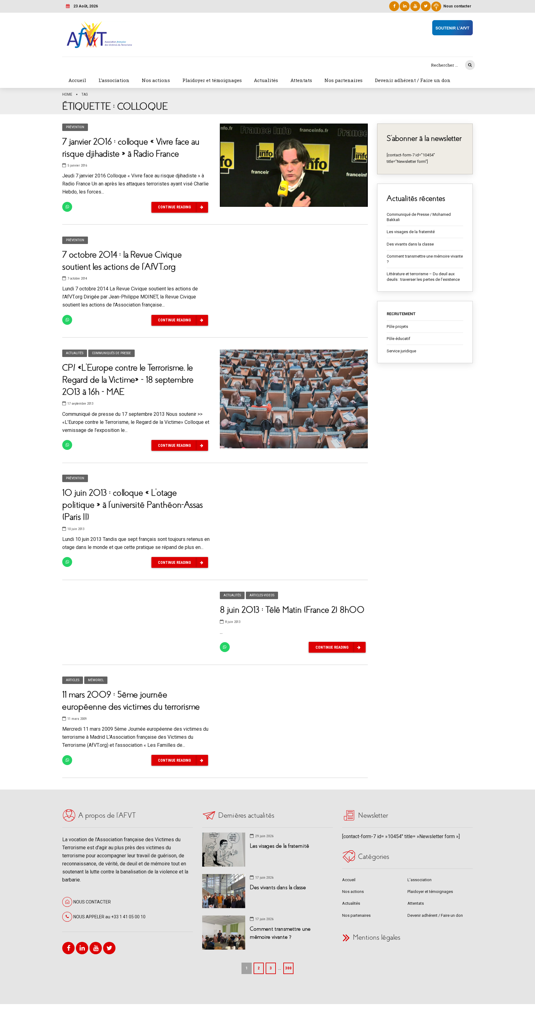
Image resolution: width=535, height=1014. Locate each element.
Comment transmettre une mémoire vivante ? (425, 259)
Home (67, 94)
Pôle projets (397, 326)
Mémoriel (96, 680)
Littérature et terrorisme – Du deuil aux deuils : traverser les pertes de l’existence (423, 277)
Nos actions (156, 80)
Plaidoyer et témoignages (212, 80)
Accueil (77, 80)
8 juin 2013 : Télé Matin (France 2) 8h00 (292, 610)
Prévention (75, 127)
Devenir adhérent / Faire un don (412, 80)
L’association (113, 80)
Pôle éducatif (398, 338)
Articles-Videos (262, 595)
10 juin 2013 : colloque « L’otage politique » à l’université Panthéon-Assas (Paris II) (132, 505)
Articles (72, 680)
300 (288, 968)
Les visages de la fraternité (411, 231)
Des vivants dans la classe (410, 244)
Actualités (266, 80)
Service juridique (401, 351)
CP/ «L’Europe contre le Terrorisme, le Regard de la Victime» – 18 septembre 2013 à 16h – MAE (128, 380)
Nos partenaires (343, 80)
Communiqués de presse (111, 353)
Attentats (301, 80)
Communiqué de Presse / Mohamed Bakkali (419, 217)
